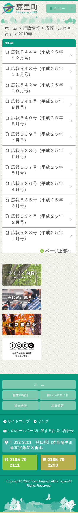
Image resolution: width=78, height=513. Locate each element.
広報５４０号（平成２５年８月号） (37, 120)
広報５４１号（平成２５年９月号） (37, 104)
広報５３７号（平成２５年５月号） (37, 170)
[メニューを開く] (61, 8)
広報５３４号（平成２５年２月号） (37, 219)
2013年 (25, 33)
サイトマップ (19, 421)
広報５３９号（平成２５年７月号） (37, 137)
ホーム (11, 28)
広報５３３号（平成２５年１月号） (37, 235)
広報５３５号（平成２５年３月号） (37, 202)
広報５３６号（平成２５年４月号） (37, 186)
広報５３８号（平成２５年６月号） (37, 153)
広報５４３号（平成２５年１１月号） (37, 71)
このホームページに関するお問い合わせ (41, 431)
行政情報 (31, 28)
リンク (43, 421)
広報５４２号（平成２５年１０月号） (37, 88)
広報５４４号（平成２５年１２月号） (37, 55)
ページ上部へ (58, 251)
